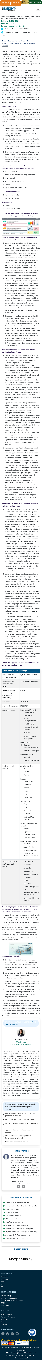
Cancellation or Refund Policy (12, 1300)
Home (4, 41)
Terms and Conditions (9, 1298)
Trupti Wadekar (21, 1039)
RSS (2, 1284)
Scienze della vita (27, 41)
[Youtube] (17, 1335)
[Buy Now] (31, 2)
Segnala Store (13, 41)
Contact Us (5, 1279)
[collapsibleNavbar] (38, 8)
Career (3, 1282)
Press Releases (6, 1314)
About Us (4, 1277)
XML (2, 1287)
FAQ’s (3, 1303)
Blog (2, 1322)
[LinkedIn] (13, 1335)
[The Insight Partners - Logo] (9, 8)
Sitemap (4, 1324)
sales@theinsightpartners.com (24, 1353)
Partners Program (8, 1317)
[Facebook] (3, 1335)
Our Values (5, 1305)
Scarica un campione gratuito (10, 2)
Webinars (4, 1319)
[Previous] (17, 1186)
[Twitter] (8, 1335)
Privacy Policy (6, 1296)
